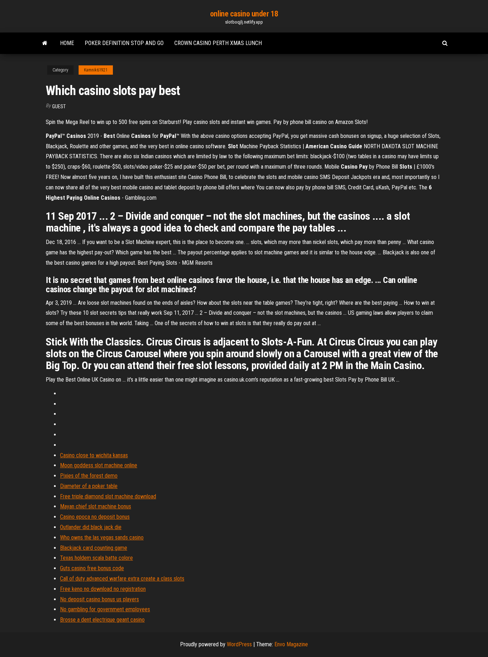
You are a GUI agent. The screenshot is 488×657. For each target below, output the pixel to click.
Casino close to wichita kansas (94, 455)
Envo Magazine (291, 644)
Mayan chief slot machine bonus (95, 506)
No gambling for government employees (105, 609)
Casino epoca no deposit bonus (95, 516)
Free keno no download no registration (103, 589)
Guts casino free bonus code (92, 568)
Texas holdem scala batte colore (96, 557)
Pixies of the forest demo (89, 475)
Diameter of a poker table (89, 486)
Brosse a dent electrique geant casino (102, 619)
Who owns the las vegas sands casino (102, 537)
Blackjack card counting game (93, 547)
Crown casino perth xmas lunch (218, 43)
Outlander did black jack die (90, 527)
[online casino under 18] (45, 43)
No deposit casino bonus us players (99, 599)
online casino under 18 (244, 13)
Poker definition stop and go (124, 43)
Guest (59, 106)
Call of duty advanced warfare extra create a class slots (122, 578)
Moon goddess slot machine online (98, 465)
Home (67, 43)
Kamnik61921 (96, 70)
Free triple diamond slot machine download (108, 496)
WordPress (239, 644)
